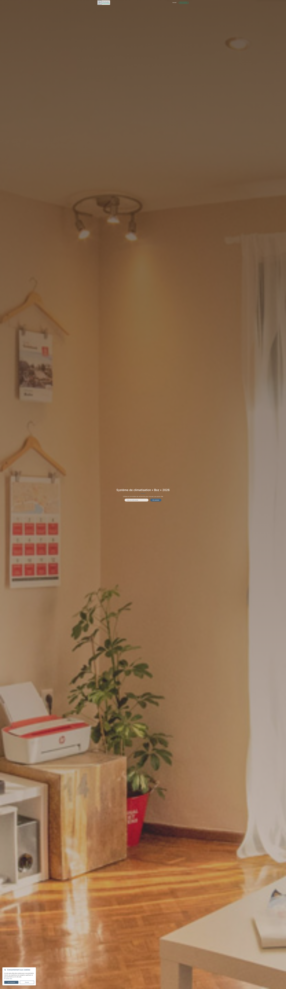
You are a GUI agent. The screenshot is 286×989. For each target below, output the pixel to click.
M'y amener (156, 500)
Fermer (27, 982)
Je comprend (11, 982)
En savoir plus (8, 978)
